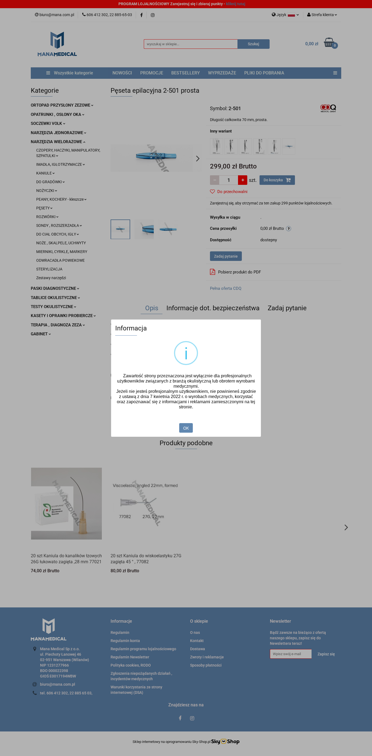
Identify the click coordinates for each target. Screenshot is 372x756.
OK (186, 428)
